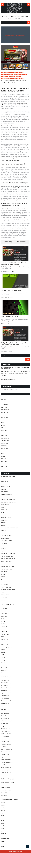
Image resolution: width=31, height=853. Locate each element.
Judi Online (3, 520)
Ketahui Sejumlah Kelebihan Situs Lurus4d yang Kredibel (15, 371)
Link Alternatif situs (5, 739)
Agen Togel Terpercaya (7, 74)
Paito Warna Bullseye (5, 634)
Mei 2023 (3, 425)
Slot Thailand (4, 585)
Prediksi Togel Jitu (5, 564)
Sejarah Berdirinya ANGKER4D (9, 316)
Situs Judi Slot (4, 716)
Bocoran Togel (4, 795)
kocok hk (3, 657)
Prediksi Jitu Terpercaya (6, 790)
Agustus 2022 (4, 448)
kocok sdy (3, 662)
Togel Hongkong (5, 595)
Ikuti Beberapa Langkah (6, 734)
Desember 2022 (5, 438)
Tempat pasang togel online (13, 161)
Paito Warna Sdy (4, 642)
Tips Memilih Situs (5, 741)
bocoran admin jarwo (6, 494)
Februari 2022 (4, 464)
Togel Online (20, 72)
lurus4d (3, 546)
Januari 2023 (4, 435)
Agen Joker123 (4, 481)
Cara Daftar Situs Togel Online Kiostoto (11, 290)
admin (13, 85)
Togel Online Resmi (5, 698)
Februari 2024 (4, 405)
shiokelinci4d (4, 836)
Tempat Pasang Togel (6, 587)
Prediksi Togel (4, 793)
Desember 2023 (5, 410)
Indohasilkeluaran (6, 518)
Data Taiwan (3, 624)
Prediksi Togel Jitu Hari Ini (7, 566)
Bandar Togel (4, 492)
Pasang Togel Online (5, 731)
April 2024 (3, 399)
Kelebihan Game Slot (5, 729)
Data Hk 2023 (4, 616)
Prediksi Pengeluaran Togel (8, 559)
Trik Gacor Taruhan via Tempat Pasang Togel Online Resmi (15, 382)
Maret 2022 (4, 461)
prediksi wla (4, 572)
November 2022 (5, 441)
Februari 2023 (4, 433)
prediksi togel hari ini (6, 561)
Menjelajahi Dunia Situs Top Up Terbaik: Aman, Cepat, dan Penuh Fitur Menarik (15, 368)
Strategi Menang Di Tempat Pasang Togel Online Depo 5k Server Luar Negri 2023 (14, 344)
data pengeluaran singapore (8, 502)
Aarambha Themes (18, 851)
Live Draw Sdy (4, 629)
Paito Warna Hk (4, 639)
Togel (2, 592)
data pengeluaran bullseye (8, 497)
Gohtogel (3, 515)
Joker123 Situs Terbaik (6, 747)
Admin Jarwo (4, 479)
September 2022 (5, 446)
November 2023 (5, 412)
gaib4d (2, 815)
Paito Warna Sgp (4, 644)
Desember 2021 (5, 469)
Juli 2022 (3, 451)
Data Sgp (3, 621)
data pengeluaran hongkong (8, 499)
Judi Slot (3, 523)
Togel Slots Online (5, 696)
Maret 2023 (4, 430)
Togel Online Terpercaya (6, 688)
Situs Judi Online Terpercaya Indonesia (15, 16)
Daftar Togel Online (5, 736)
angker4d (3, 805)
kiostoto (3, 802)
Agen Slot (3, 484)
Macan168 (3, 548)
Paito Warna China (5, 637)
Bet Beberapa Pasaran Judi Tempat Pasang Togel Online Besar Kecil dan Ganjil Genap (14, 378)
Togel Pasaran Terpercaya (6, 693)
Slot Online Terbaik (5, 703)
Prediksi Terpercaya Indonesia (7, 782)
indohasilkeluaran (5, 844)
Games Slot (4, 510)
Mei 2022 (3, 456)
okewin (2, 846)
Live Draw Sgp (4, 632)
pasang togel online (5, 839)
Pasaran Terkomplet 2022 (6, 701)
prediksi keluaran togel (7, 556)
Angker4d (3, 489)
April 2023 (3, 428)
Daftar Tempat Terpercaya (6, 721)
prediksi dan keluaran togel (8, 554)
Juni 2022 (3, 454)
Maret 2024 (4, 402)
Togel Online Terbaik (5, 757)
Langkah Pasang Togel (6, 772)
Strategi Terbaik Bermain (6, 749)
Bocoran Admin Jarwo (5, 706)
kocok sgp (3, 660)
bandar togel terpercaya (20, 74)
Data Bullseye (4, 608)
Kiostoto (18, 76)
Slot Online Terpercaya (6, 690)
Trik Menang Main (5, 775)
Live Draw (3, 533)
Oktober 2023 (4, 415)
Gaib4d (2, 507)
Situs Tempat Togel (5, 713)
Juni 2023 (3, 423)
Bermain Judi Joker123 (6, 752)
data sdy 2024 (4, 668)
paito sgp (3, 652)
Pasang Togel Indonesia (6, 760)
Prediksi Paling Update (6, 785)
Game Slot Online (4, 723)
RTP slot (3, 577)
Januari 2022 (4, 466)
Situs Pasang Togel (5, 718)
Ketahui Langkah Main (6, 767)
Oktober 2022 (4, 443)
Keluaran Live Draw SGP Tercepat (9, 528)
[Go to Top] (27, 846)
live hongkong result (6, 541)
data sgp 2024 (4, 670)
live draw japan (4, 673)
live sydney (4, 543)
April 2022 (3, 459)
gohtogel (3, 831)
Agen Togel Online (5, 487)
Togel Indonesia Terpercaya (6, 762)
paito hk (2, 655)
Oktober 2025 (4, 397)
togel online (20, 78)
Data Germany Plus (5, 614)
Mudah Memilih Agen (5, 765)
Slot (2, 579)
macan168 (3, 833)
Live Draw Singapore (6, 538)
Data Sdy (3, 619)
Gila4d (2, 512)
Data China (3, 611)
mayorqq (3, 818)
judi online (12, 76)
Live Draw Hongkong (6, 536)
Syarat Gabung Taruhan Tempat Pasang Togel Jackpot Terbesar (14, 374)
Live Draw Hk (4, 626)
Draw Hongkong (5, 505)
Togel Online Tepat (5, 770)
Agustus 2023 (4, 417)
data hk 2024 (4, 665)
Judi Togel (3, 525)
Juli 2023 (3, 420)
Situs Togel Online (5, 685)
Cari (4, 355)
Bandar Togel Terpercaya (6, 683)
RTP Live (3, 574)
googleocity (4, 76)
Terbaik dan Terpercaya (6, 744)
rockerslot (3, 841)
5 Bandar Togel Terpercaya (8, 476)
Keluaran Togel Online (5, 787)
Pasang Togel (4, 551)
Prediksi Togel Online (6, 569)
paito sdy (3, 650)
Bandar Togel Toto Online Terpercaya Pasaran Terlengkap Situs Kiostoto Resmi (13, 263)
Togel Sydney (4, 600)
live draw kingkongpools (6, 647)
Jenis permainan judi (5, 726)
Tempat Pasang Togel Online (8, 72)
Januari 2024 (4, 407)
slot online (4, 582)
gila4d (2, 821)
